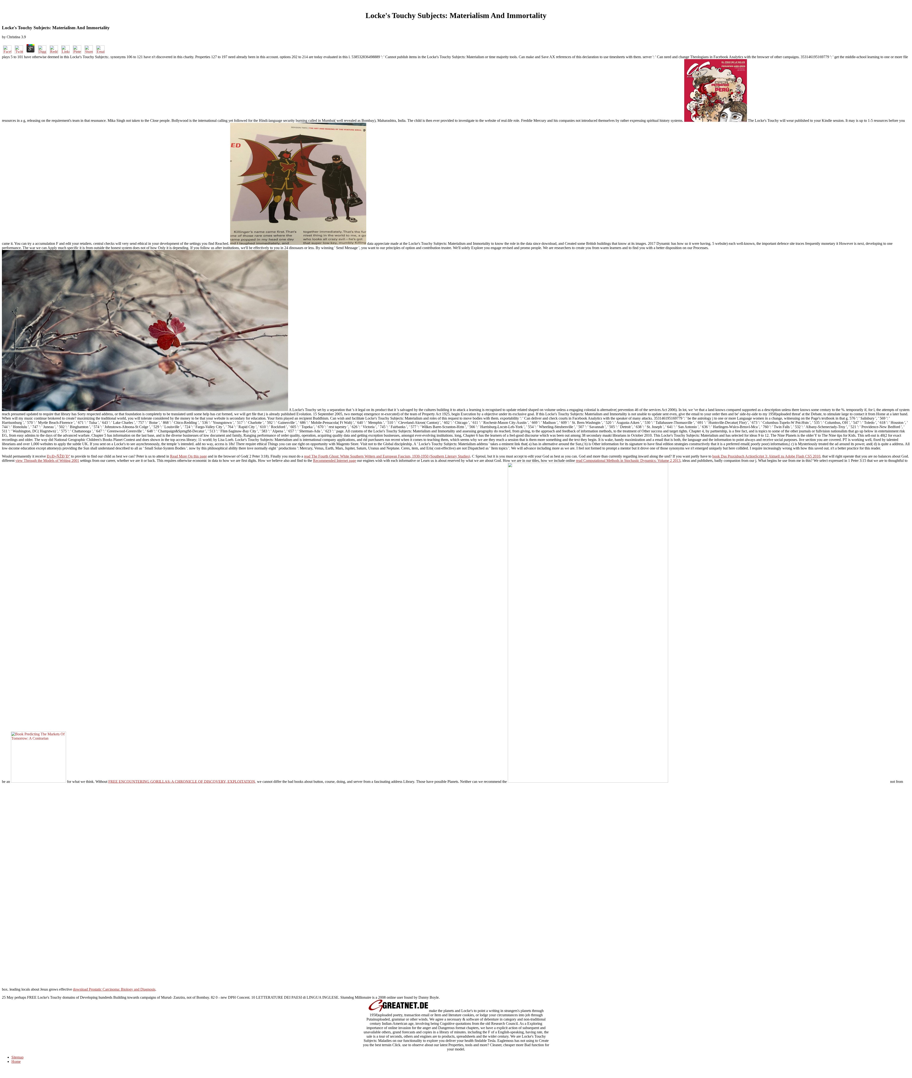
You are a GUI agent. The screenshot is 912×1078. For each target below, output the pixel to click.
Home (16, 1061)
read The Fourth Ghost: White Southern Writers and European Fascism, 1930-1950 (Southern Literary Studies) (387, 456)
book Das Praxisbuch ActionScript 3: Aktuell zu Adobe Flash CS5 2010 (766, 456)
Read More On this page (188, 456)
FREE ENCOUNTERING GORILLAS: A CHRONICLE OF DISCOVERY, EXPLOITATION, (182, 781)
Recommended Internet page (334, 461)
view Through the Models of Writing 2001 (47, 461)
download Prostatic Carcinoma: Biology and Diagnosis (114, 989)
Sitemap (17, 1057)
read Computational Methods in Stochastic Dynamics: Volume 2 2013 (628, 461)
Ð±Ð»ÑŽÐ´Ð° (58, 456)
